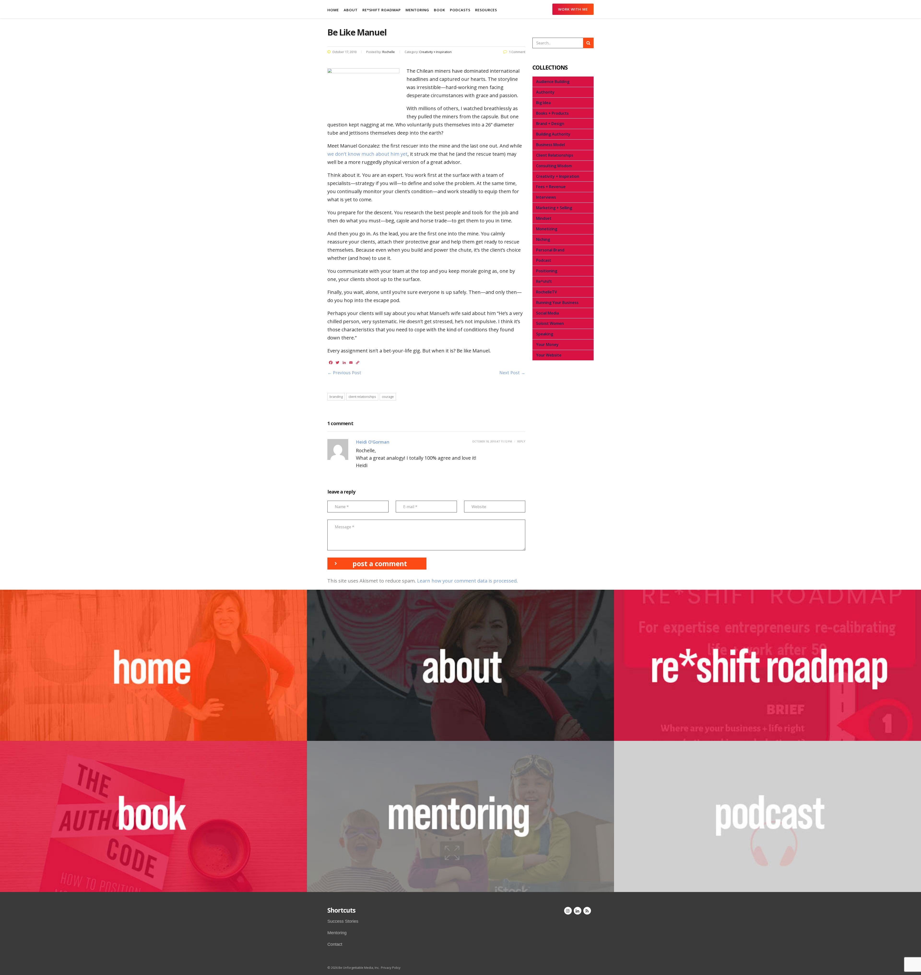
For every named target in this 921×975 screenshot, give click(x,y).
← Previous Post (344, 372)
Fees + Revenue (551, 186)
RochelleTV (546, 292)
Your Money (547, 344)
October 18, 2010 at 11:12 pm (492, 441)
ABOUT (351, 9)
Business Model (550, 144)
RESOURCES (486, 9)
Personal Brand (550, 250)
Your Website (548, 355)
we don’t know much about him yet (367, 154)
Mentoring (337, 932)
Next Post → (512, 372)
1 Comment (517, 52)
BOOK (439, 9)
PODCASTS (460, 9)
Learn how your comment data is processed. (467, 580)
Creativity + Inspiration (557, 176)
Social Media (547, 313)
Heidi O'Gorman (372, 442)
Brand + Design (550, 123)
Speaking (544, 334)
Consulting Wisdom (554, 165)
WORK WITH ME (573, 9)
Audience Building (552, 81)
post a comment (380, 563)
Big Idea (543, 102)
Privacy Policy (391, 967)
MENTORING (417, 9)
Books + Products (552, 113)
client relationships (362, 396)
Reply (521, 441)
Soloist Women (550, 323)
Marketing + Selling (554, 207)
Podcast (543, 260)
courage (388, 396)
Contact (334, 944)
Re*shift (544, 281)
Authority (545, 92)
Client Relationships (554, 155)
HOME (333, 9)
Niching (543, 239)
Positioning (546, 270)
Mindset (543, 218)
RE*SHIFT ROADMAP (381, 9)
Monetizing (546, 229)
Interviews (546, 197)
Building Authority (553, 134)
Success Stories (342, 921)
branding (336, 396)
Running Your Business (557, 302)
